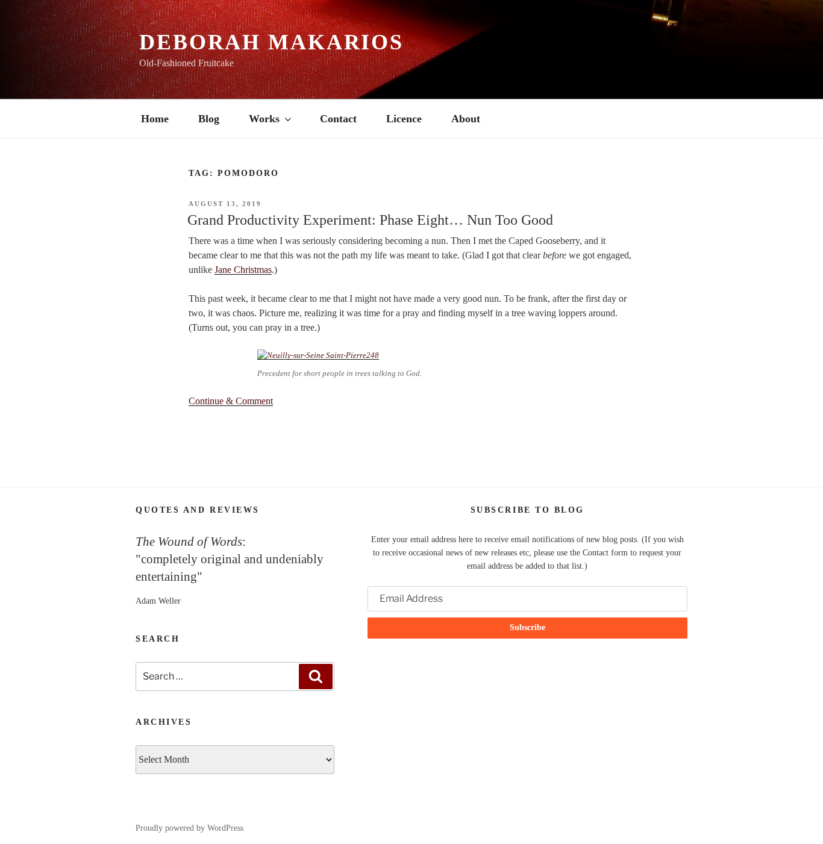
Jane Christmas (243, 269)
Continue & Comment (231, 401)
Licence (404, 119)
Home (155, 119)
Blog (208, 119)
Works (264, 119)
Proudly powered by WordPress (189, 828)
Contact (338, 119)
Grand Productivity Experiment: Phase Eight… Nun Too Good (370, 220)
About (465, 119)
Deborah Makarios (271, 42)
